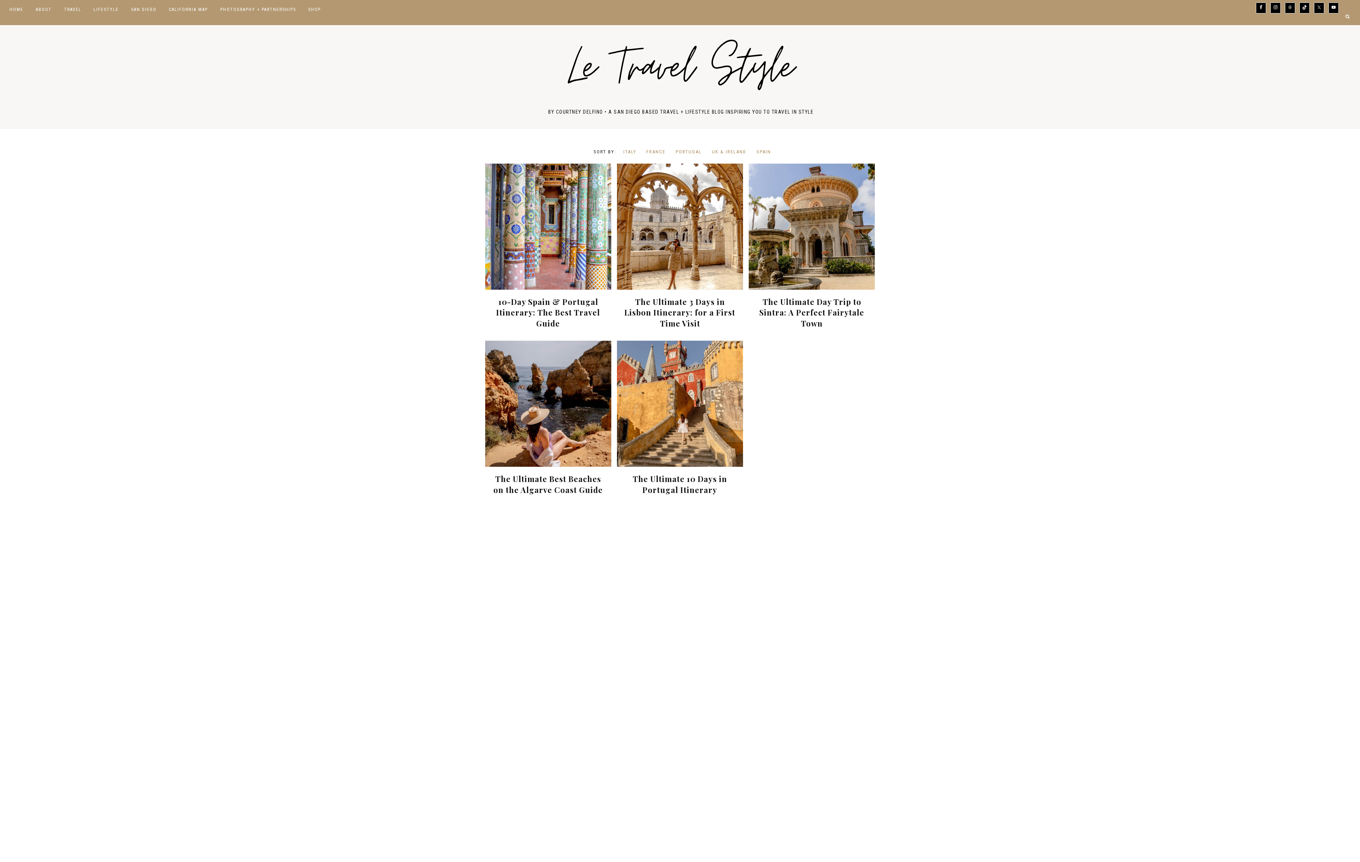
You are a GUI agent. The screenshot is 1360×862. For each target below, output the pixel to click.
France (655, 151)
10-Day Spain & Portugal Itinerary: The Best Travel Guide (548, 312)
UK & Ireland (729, 151)
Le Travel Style (681, 71)
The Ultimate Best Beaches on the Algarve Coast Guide (548, 484)
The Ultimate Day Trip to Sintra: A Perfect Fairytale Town (811, 312)
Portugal (689, 151)
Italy (629, 151)
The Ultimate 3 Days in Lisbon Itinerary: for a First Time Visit (679, 312)
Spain (763, 151)
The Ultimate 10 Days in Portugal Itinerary (680, 484)
